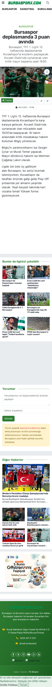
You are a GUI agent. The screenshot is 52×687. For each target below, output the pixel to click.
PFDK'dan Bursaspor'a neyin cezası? (37, 333)
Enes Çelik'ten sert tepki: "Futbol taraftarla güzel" (13, 334)
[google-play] (32, 661)
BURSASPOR (9, 9)
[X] (18, 654)
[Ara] (47, 3)
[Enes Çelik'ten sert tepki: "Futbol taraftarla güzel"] (13, 323)
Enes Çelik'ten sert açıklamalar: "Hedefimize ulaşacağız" (36, 284)
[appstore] (18, 661)
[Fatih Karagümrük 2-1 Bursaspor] (13, 299)
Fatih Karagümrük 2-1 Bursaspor (12, 308)
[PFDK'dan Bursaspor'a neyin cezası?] (38, 323)
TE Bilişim (33, 672)
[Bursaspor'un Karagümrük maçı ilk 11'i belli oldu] (38, 299)
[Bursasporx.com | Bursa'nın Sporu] (24, 2)
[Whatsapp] (33, 654)
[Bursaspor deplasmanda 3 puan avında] (26, 82)
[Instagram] (23, 654)
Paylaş (8, 100)
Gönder (8, 418)
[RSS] (39, 654)
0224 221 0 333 (28, 638)
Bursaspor (26, 26)
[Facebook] (13, 654)
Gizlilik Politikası (9, 685)
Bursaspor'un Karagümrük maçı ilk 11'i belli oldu (37, 309)
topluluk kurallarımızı (30, 428)
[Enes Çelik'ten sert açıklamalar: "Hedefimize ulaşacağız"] (38, 272)
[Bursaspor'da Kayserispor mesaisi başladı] (13, 272)
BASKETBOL (27, 9)
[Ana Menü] (3, 2)
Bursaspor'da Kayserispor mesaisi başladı (12, 283)
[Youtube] (28, 654)
